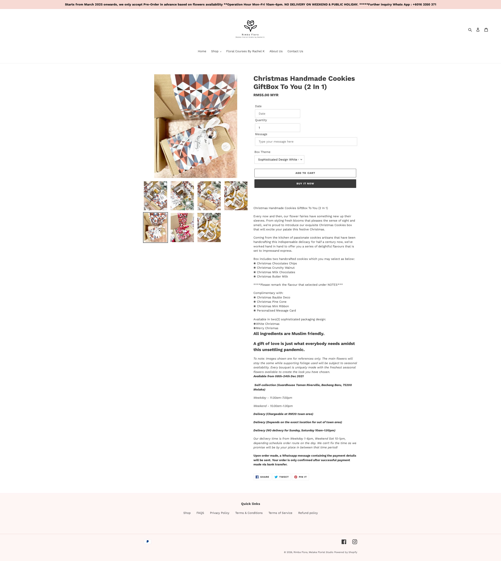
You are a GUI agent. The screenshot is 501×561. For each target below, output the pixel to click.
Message (261, 134)
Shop (187, 513)
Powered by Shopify (345, 552)
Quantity (261, 120)
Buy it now (305, 183)
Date (258, 106)
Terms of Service (280, 513)
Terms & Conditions (249, 513)
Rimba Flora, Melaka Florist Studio (313, 552)
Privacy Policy (219, 513)
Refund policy (308, 513)
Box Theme (262, 152)
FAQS (200, 513)
